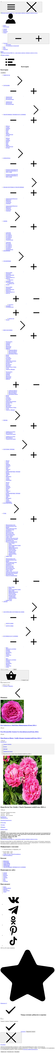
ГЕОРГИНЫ (6, 862)
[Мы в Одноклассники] (13, 925)
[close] (1, 1)
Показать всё (3, 742)
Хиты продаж (6, 890)
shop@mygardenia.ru (7, 855)
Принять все (3, 1051)
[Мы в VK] (13, 904)
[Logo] (19, 52)
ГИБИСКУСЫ (6, 864)
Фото (4, 48)
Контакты (5, 31)
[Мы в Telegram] (13, 914)
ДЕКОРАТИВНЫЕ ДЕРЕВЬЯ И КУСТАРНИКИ (14, 867)
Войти (4, 25)
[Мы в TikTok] (13, 945)
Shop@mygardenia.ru (16, 854)
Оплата (5, 32)
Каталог (5, 30)
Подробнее (3, 1044)
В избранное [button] (3, 816)
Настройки (17, 1051)
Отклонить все (10, 1051)
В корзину (5, 686)
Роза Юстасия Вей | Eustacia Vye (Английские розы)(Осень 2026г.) (20, 731)
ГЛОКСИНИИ (6, 863)
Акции (4, 891)
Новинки (5, 889)
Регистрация (6, 26)
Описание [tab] (3, 831)
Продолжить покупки (30, 1031)
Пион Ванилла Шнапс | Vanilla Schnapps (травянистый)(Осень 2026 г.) (21, 738)
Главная (5, 29)
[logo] (19, 13)
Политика (5, 49)
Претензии (8, 44)
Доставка (5, 43)
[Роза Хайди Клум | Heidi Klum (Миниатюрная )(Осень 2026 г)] (12, 722)
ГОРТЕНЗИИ (6, 865)
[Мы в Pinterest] (13, 935)
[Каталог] (21, 7)
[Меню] (28, 38)
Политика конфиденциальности (30, 1049)
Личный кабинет (7, 888)
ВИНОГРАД (6, 861)
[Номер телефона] (5, 55)
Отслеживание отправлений (12, 45)
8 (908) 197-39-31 (7, 854)
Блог (4, 47)
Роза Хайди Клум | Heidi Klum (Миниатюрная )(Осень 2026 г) (18, 725)
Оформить (10, 686)
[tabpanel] (27, 836)
